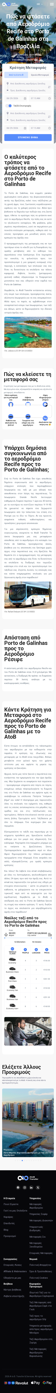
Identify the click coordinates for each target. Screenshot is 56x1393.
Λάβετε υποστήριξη (14, 1296)
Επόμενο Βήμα (28, 137)
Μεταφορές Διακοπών (41, 1220)
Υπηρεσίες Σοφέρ (38, 1214)
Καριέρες (8, 1217)
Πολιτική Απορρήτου (40, 1265)
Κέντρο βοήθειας (12, 1289)
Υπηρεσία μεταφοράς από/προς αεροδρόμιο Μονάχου (41, 1329)
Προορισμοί (10, 1236)
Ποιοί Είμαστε (11, 1204)
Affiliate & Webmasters (15, 1271)
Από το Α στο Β (16, 75)
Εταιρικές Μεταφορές (41, 1253)
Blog (6, 1229)
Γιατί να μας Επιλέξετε (15, 1210)
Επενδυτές (9, 1223)
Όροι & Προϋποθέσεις (40, 1271)
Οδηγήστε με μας (12, 1277)
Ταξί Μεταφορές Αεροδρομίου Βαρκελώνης (38, 1352)
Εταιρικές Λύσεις (13, 1265)
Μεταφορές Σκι (37, 1236)
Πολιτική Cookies (38, 1277)
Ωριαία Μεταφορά (40, 75)
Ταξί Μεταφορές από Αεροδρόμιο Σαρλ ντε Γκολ (40, 1306)
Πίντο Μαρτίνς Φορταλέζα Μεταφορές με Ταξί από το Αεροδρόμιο (27, 1154)
